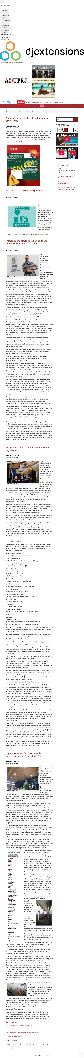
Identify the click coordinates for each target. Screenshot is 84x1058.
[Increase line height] (10, 38)
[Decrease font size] (8, 36)
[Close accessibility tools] (2, 8)
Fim (15, 1048)
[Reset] (0, 8)
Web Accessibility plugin (6, 62)
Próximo (9, 1048)
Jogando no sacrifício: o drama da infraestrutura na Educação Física (23, 755)
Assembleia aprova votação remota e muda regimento (28, 449)
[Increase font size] (9, 36)
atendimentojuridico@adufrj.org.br (17, 142)
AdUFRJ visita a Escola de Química (24, 190)
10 (47, 1044)
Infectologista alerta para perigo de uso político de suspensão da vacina (26, 242)
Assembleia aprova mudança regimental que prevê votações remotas (24, 1032)
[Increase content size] (12, 34)
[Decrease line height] (9, 38)
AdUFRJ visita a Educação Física (15, 1036)
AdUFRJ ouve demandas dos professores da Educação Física (22, 1029)
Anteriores (55, 66)
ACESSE (43, 67)
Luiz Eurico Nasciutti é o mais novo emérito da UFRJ (20, 1025)
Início (8, 1044)
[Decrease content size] (11, 34)
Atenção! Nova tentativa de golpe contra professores (27, 119)
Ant (13, 1044)
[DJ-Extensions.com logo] (42, 60)
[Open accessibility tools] (2, 2)
